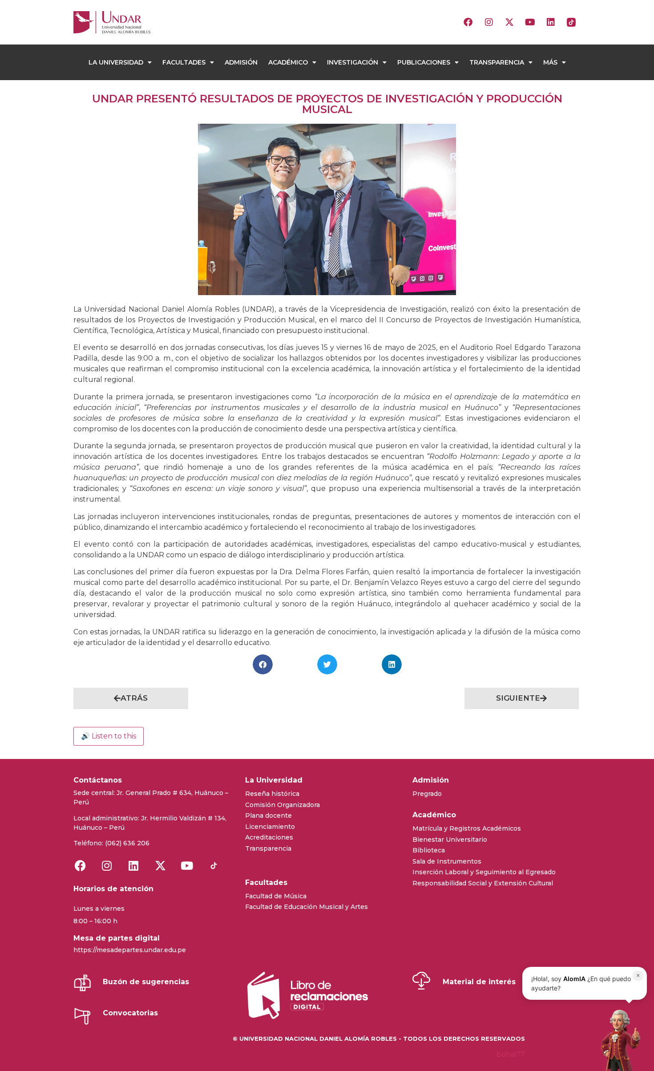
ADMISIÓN (241, 62)
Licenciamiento (270, 827)
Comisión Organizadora (282, 805)
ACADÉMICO (288, 62)
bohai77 (511, 1054)
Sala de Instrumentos (446, 861)
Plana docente (268, 815)
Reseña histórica (272, 794)
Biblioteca (428, 850)
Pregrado (427, 794)
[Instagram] (489, 22)
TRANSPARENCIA (496, 62)
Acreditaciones (269, 837)
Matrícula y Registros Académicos (466, 828)
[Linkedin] (550, 22)
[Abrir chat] (618, 1040)
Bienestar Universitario (449, 840)
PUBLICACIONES (423, 62)
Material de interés (479, 982)
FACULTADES (184, 62)
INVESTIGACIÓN (352, 62)
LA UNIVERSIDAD (116, 62)
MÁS (550, 62)
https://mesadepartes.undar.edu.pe (129, 950)
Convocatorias (130, 1013)
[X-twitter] (509, 22)
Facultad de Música (276, 896)
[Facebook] (468, 22)
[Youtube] (530, 22)
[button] (263, 664)
